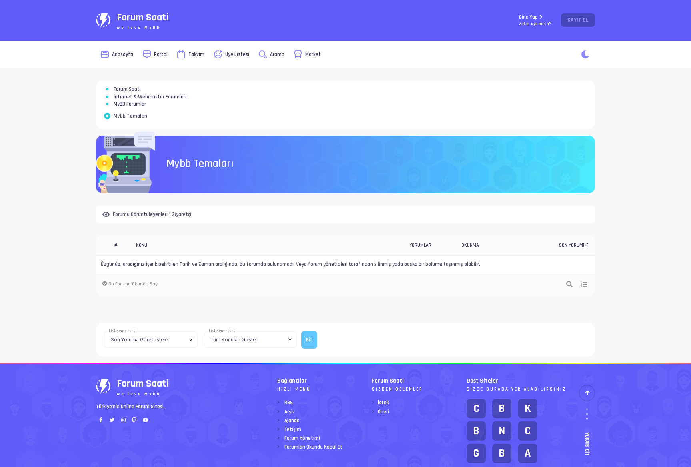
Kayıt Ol (578, 20)
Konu (141, 274)
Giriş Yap (535, 20)
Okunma (470, 274)
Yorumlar (420, 274)
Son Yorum (571, 274)
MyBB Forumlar (130, 128)
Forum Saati (127, 94)
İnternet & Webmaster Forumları (150, 111)
